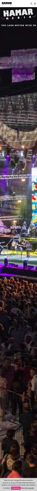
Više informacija (27, 488)
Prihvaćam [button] (16, 488)
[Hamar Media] (7, 3)
